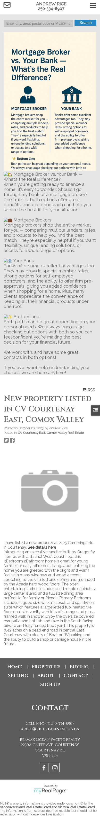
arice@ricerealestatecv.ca (50, 729)
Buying (79, 666)
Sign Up (50, 684)
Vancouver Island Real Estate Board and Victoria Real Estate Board (47, 807)
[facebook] (44, 768)
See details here (42, 547)
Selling (18, 675)
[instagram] (55, 768)
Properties (45, 666)
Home (14, 666)
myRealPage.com (50, 791)
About (45, 675)
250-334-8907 (51, 8)
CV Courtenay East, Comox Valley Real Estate (51, 432)
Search (85, 23)
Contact (76, 675)
